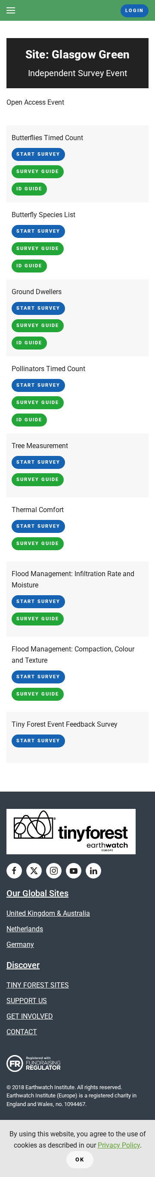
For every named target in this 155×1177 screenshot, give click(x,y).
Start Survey (38, 154)
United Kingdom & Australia (48, 913)
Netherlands (24, 929)
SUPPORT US (26, 1001)
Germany (20, 944)
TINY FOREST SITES (37, 985)
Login (134, 10)
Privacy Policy (119, 1145)
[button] (10, 10)
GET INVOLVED (29, 1016)
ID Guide (29, 189)
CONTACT (21, 1032)
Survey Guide (37, 171)
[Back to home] (78, 10)
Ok (79, 1159)
